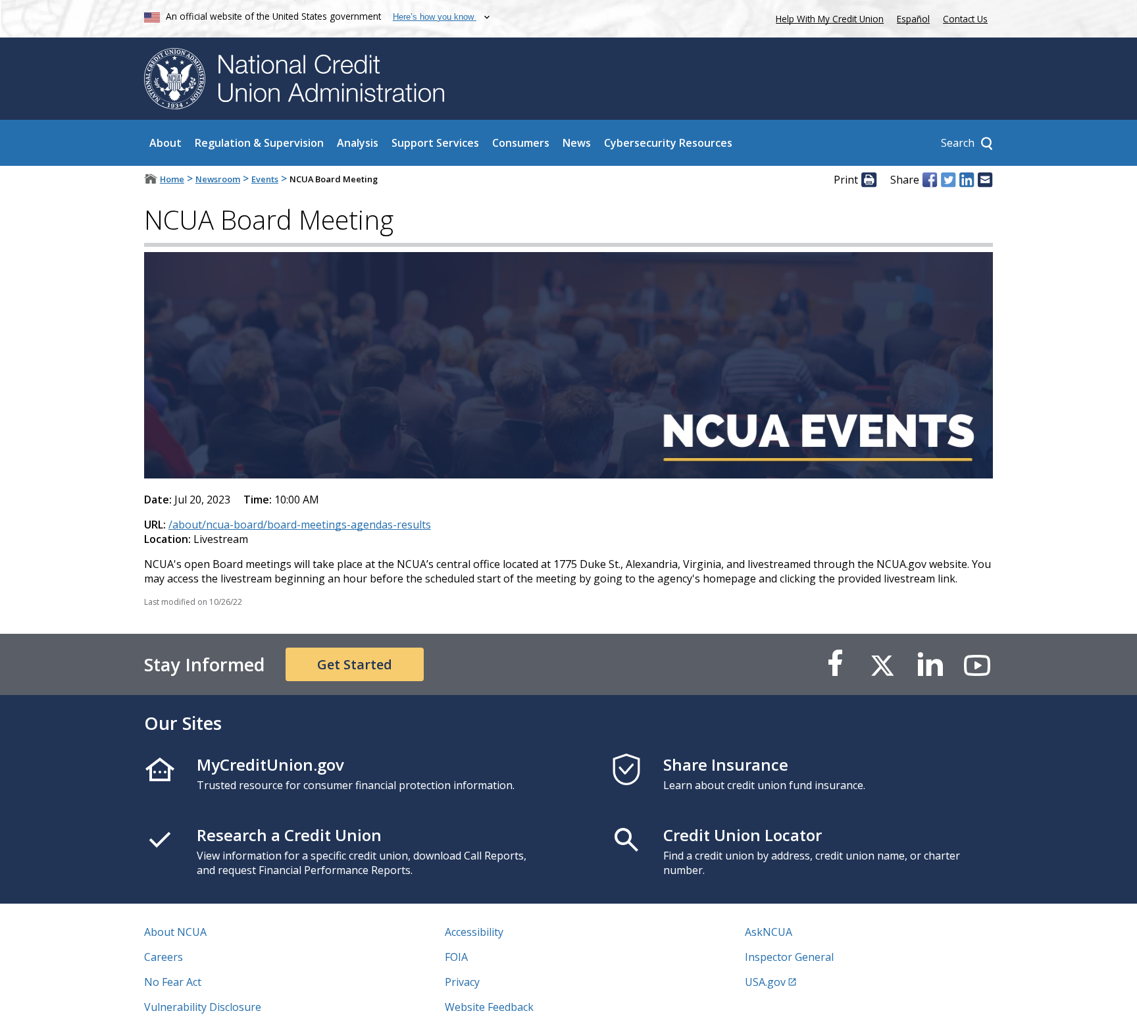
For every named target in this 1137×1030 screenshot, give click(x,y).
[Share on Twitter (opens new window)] (948, 179)
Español (913, 19)
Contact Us (965, 19)
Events (264, 179)
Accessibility (474, 932)
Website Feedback (489, 1007)
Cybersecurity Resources (668, 143)
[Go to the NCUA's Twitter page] (882, 664)
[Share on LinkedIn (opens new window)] (966, 179)
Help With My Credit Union (827, 17)
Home (172, 179)
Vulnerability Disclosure (202, 1007)
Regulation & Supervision (259, 143)
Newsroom (217, 179)
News (577, 143)
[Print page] (868, 179)
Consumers (520, 143)
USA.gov (765, 982)
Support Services (435, 143)
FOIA (456, 957)
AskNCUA (768, 932)
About (165, 143)
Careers (163, 957)
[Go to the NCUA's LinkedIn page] (930, 664)
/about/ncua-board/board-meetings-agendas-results (299, 524)
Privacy (462, 982)
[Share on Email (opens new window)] (985, 179)
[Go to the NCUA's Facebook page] (835, 664)
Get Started (354, 664)
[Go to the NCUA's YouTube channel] (977, 664)
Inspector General (789, 957)
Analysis (357, 143)
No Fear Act (172, 982)
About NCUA (175, 932)
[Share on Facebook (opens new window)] (930, 179)
